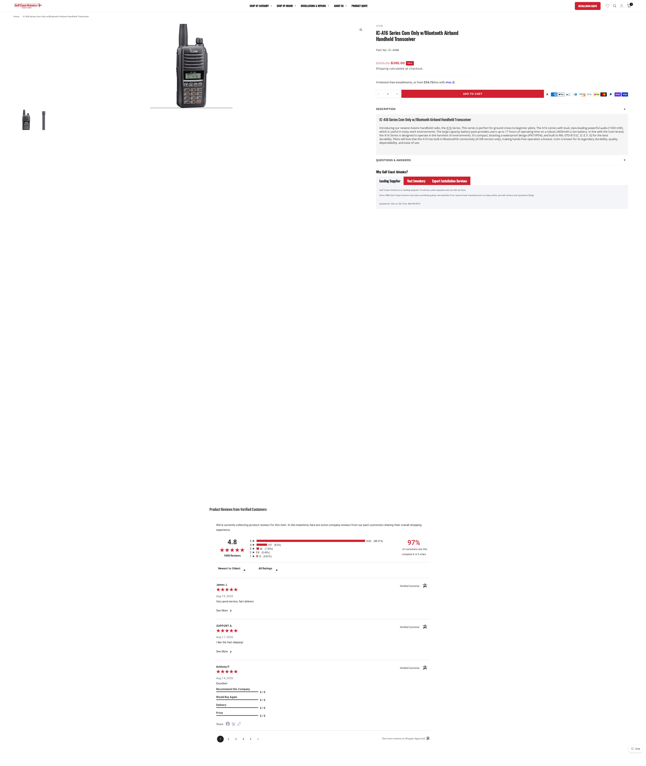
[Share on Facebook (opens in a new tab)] (228, 724)
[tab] (390, 181)
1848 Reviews (236, 555)
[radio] (323, 541)
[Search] (614, 6)
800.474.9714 (414, 204)
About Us (339, 6)
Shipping (382, 68)
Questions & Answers (393, 160)
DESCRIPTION (386, 109)
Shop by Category (259, 6)
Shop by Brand (285, 6)
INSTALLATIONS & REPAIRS (313, 6)
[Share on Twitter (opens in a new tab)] (233, 724)
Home (16, 16)
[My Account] (621, 6)
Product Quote (359, 6)
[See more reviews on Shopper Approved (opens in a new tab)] (239, 724)
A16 (449, 128)
